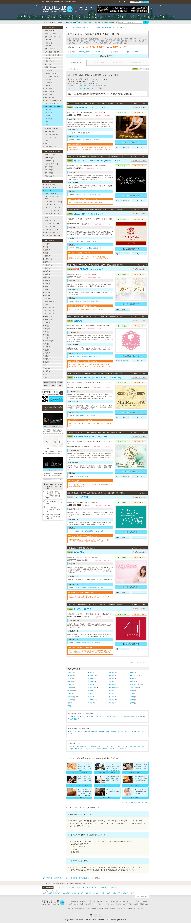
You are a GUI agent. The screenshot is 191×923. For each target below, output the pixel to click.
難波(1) (95, 731)
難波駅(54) (46, 253)
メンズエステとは (73, 904)
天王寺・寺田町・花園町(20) (53, 100)
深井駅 (132, 703)
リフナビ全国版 (48, 887)
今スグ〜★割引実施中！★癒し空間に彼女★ (87, 356)
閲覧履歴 (106, 22)
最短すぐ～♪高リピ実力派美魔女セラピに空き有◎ (89, 531)
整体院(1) (129, 717)
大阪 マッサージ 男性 (74, 746)
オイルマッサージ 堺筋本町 (128, 746)
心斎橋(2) (89, 731)
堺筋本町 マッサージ (78, 749)
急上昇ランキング (85, 904)
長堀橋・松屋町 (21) (52, 73)
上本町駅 (111, 691)
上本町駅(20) (47, 322)
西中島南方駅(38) (48, 341)
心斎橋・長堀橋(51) (50, 67)
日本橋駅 (91, 675)
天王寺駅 (111, 675)
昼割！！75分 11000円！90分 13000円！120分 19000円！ (86, 202)
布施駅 (69, 706)
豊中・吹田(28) (49, 131)
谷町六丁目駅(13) (48, 310)
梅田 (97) (48, 40)
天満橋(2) (114, 731)
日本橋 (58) (49, 82)
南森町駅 (111, 678)
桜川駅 (69, 684)
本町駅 (69, 678)
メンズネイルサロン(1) (94, 717)
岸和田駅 (111, 703)
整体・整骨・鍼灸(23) (51, 232)
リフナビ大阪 (60, 887)
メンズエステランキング (98, 904)
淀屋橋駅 (111, 672)
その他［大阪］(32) (50, 146)
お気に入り (114, 22)
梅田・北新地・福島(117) (52, 37)
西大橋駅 (111, 681)
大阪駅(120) (46, 244)
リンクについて (111, 904)
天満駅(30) (46, 298)
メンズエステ (49, 190)
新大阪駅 (70, 681)
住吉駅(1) (46, 335)
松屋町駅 (70, 691)
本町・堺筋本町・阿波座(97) (53, 55)
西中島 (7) (49, 112)
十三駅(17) (46, 338)
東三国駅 (111, 697)
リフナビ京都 (80, 887)
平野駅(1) (46, 350)
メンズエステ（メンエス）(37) (77, 717)
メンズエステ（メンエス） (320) (53, 197)
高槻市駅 (111, 700)
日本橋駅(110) (47, 259)
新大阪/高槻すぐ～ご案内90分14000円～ (86, 415)
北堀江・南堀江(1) (79, 731)
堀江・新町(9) (49, 64)
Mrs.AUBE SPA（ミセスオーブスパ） (88, 436)
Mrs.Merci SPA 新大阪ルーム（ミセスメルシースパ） (95, 377)
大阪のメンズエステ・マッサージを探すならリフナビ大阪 (96, 920)
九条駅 (90, 697)
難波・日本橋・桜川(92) (52, 76)
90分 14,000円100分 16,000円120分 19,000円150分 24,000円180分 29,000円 (90, 424)
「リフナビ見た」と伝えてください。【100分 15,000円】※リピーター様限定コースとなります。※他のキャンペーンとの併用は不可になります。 (90, 257)
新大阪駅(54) (47, 280)
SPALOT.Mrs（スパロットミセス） (87, 213)
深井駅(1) (46, 374)
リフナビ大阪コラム (95, 22)
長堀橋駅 (91, 691)
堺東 (80, 22)
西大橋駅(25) (47, 286)
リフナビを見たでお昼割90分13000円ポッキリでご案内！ (86, 309)
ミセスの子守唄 (78, 497)
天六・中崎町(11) (50, 49)
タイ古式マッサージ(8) (51, 229)
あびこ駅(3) (46, 353)
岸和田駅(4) (46, 371)
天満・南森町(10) (50, 88)
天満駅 (111, 684)
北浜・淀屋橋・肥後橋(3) (52, 52)
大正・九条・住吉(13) (51, 103)
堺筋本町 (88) (50, 61)
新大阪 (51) (49, 115)
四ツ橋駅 (91, 681)
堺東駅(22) (46, 368)
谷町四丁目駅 (92, 688)
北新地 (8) (49, 43)
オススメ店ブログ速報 (112, 901)
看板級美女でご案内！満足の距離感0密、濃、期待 (89, 588)
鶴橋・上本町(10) (50, 94)
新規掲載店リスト (85, 901)
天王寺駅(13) (47, 262)
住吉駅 (111, 694)
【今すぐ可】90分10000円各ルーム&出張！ (87, 139)
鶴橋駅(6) (46, 326)
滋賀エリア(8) (49, 173)
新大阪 (67, 22)
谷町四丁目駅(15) (48, 307)
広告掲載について (80, 909)
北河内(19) (48, 140)
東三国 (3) (49, 118)
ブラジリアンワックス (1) (53, 214)
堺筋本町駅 (133, 675)
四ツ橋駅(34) (47, 283)
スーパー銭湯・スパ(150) (52, 235)
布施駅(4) (46, 377)
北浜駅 (132, 678)
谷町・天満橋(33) (50, 91)
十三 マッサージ (121, 749)
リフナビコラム (131, 901)
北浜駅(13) (46, 277)
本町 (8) (48, 58)
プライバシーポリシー (140, 909)
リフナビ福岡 (112, 887)
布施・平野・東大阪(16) (52, 137)
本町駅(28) (46, 268)
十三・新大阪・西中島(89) (52, 106)
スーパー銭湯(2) (138, 717)
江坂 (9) (48, 125)
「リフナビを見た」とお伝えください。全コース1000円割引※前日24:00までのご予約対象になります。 (90, 485)
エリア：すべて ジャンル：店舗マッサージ (82, 88)
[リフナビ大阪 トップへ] (57, 9)
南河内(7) (47, 143)
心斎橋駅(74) (47, 256)
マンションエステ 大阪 (112, 746)
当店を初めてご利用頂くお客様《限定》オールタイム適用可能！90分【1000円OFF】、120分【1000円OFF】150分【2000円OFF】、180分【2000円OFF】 (90, 365)
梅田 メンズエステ (98, 746)
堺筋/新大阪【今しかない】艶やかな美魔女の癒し (89, 248)
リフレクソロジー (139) (53, 223)
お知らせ (70, 909)
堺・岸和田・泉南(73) (51, 128)
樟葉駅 (132, 700)
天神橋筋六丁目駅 (135, 684)
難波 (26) (48, 79)
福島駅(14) (46, 295)
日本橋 (74, 22)
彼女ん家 (75, 320)
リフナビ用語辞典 (142, 901)
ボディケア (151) (51, 226)
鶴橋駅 (132, 691)
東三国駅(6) (46, 347)
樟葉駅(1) (46, 362)
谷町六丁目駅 (113, 688)
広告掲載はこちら (131, 904)
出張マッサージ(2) (50, 155)
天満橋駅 (70, 688)
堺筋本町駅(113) (48, 265)
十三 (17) (48, 109)
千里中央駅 (91, 700)
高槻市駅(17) (47, 359)
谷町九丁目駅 (134, 688)
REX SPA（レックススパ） (86, 269)
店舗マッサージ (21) (52, 193)
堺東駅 (90, 703)
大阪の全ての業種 (50, 184)
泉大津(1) (121, 731)
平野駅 (132, 697)
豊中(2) (127, 731)
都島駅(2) (46, 331)
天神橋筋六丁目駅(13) (49, 301)
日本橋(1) (101, 731)
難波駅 (132, 672)
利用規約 (129, 909)
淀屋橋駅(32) (47, 250)
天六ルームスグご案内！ (82, 476)
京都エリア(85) (49, 158)
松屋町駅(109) (47, 316)
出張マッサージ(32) (50, 34)
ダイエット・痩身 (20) (52, 211)
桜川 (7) (48, 85)
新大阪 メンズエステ (109, 749)
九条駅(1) (46, 344)
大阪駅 (69, 672)
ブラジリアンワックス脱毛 (94, 749)
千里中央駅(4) (47, 356)
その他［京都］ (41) (52, 164)
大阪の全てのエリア (50, 31)
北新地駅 (91, 678)
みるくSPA (76, 552)
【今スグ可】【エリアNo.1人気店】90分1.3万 (87, 194)
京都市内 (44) (50, 161)
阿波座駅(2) (46, 289)
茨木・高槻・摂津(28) (51, 134)
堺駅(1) (45, 365)
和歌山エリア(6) (49, 176)
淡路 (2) (48, 121)
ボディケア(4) (120, 717)
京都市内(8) (134, 731)
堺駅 (68, 703)
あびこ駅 (70, 700)
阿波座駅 (132, 681)
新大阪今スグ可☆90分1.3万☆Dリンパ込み (87, 301)
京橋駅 (69, 694)
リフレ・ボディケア (50, 220)
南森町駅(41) (47, 274)
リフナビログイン (103, 909)
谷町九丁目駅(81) (48, 313)
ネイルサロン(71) (50, 217)
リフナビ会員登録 (91, 909)
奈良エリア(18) (49, 170)
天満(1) (108, 731)
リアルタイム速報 (73, 901)
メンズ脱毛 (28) (50, 205)
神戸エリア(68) (49, 167)
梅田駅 (90, 672)
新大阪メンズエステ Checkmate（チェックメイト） (94, 160)
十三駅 (132, 694)
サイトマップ (121, 909)
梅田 (86, 22)
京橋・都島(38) (49, 97)
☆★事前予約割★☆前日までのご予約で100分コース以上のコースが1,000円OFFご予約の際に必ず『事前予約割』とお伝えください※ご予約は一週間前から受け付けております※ (90, 540)
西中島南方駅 (71, 697)
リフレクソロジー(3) (109, 717)
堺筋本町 (60, 22)
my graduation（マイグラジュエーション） (90, 107)
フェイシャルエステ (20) (53, 208)
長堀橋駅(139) (47, 319)
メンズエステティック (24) (54, 202)
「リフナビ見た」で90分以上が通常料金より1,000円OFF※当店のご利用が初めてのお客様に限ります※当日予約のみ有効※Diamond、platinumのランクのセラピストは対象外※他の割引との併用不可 (90, 651)
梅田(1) (70, 731)
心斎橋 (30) (49, 70)
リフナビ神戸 (70, 887)
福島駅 (90, 684)
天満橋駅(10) (47, 304)
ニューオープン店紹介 (98, 901)
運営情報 (112, 909)
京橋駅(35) (46, 329)
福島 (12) (48, 46)
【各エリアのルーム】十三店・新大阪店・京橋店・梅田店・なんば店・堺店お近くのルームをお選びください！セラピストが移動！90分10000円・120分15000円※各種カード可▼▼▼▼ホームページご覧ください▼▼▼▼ (90, 148)
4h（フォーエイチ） (80, 608)
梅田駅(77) (46, 247)
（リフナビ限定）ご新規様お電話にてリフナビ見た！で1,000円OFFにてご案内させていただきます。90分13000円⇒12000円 (90, 596)
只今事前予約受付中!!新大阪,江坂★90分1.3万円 (88, 643)
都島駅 (90, 694)
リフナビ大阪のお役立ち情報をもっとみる (136, 802)
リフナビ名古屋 (91, 887)
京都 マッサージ (87, 746)
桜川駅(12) (46, 292)
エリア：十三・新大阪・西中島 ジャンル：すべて (84, 86)
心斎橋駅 (70, 675)
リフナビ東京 (102, 887)
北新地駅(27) (47, 271)
